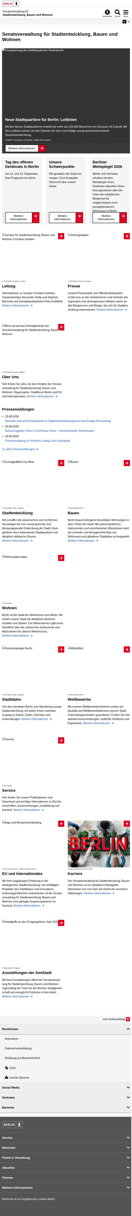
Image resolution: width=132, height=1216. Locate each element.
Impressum (11, 1038)
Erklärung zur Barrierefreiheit (22, 1058)
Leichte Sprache (19, 1077)
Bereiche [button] (8, 1107)
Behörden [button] (8, 1147)
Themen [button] (7, 1177)
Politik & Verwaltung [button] (16, 1157)
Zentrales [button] (8, 1097)
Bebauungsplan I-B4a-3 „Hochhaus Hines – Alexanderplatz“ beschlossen (49, 430)
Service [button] (7, 1137)
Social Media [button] (10, 1087)
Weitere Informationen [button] (17, 1187)
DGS (13, 1068)
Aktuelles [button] (8, 1167)
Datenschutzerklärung (18, 1048)
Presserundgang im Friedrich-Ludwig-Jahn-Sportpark (37, 440)
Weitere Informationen (21, 148)
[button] (126, 21)
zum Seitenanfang (114, 1019)
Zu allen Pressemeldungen (18, 449)
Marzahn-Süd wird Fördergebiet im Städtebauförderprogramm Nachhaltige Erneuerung (58, 420)
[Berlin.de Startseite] (10, 4)
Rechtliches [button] (10, 1029)
